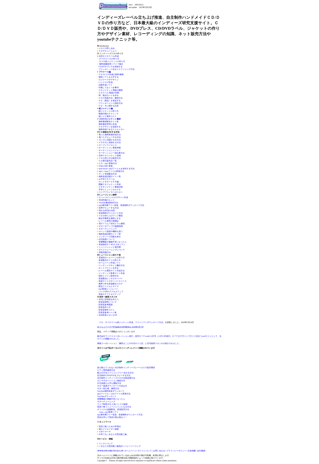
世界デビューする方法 (109, 208)
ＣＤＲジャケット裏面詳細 (111, 187)
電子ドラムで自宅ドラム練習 (112, 223)
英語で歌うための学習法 (110, 426)
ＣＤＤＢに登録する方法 (110, 142)
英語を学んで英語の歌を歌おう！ (112, 417)
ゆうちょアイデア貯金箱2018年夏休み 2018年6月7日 (120, 327)
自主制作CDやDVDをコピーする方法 (113, 375)
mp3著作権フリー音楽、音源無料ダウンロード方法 (121, 205)
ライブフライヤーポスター (111, 192)
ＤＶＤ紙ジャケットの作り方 (112, 61)
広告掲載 (192, 451)
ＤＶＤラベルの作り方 (109, 59)
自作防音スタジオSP (108, 315)
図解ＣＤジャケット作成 (110, 184)
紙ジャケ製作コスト (108, 116)
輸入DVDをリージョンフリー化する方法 (115, 373)
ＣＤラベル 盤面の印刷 (109, 93)
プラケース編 (105, 72)
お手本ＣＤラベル (107, 179)
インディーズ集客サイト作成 (112, 273)
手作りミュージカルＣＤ (110, 189)
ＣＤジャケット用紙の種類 (111, 90)
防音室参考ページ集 (108, 312)
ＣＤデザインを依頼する (110, 127)
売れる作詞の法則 (107, 210)
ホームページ (130, 451)
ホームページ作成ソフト (110, 263)
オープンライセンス (108, 145)
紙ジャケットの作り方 (109, 111)
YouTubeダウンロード (106, 396)
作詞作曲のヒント (107, 200)
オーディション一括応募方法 (112, 153)
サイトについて (145, 451)
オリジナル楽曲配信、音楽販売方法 (113, 409)
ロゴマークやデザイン (109, 80)
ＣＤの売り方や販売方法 (110, 158)
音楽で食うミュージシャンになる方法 (114, 407)
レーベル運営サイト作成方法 (112, 271)
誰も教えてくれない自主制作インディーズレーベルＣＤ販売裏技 (126, 367)
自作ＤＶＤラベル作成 (109, 56)
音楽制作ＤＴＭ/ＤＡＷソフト (112, 244)
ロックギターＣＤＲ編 (109, 182)
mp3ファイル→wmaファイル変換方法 (113, 394)
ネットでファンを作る (109, 268)
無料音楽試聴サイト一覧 (110, 176)
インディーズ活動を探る (110, 237)
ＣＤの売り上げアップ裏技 (111, 216)
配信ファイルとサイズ (109, 286)
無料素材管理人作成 (108, 124)
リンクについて (106, 443)
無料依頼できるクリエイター (112, 129)
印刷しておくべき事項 (109, 87)
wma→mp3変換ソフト (109, 412)
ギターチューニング (108, 229)
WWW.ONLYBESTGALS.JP (110, 451)
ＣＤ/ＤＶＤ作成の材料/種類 (111, 74)
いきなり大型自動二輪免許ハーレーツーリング (120, 446)
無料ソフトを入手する (109, 77)
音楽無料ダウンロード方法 (111, 213)
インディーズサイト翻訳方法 (112, 265)
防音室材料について (108, 302)
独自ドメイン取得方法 (109, 276)
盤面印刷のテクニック (109, 114)
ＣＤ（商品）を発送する (110, 101)
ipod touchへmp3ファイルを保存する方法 (117, 169)
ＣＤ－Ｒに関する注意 (109, 106)
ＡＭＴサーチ (105, 432)
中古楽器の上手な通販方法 (109, 383)
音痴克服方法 (105, 252)
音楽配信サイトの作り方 (110, 260)
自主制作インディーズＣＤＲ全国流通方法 (116, 378)
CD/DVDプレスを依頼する (110, 67)
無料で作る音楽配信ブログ (111, 284)
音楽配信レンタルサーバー (111, 278)
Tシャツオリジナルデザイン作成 (113, 197)
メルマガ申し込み (107, 48)
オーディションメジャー (110, 150)
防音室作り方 (105, 307)
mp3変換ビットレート (108, 289)
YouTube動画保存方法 (108, 203)
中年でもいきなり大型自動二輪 (113, 434)
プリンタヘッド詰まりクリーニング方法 (117, 69)
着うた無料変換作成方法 (110, 135)
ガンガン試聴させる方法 (110, 140)
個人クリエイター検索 (109, 429)
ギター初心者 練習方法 (108, 388)
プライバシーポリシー (176, 451)
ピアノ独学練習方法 (106, 370)
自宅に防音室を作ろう (109, 299)
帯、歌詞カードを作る (109, 95)
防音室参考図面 (106, 305)
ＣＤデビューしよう (108, 51)
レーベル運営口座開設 (109, 221)
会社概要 (201, 451)
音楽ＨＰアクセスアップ (110, 294)
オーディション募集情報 (110, 148)
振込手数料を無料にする (110, 218)
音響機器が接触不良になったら (113, 242)
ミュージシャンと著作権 (110, 247)
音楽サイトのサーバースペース (113, 281)
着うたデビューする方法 (110, 137)
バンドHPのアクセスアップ (111, 291)
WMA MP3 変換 (106, 166)
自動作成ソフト (106, 85)
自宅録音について (107, 239)
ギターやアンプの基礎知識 (111, 226)
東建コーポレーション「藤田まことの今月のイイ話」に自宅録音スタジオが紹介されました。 (139, 343)
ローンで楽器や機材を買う (111, 231)
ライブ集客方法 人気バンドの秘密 (112, 404)
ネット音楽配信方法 (108, 174)
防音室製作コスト (107, 310)
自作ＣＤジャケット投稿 (110, 155)
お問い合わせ (159, 451)
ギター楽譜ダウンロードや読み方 (112, 386)
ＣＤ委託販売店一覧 (108, 161)
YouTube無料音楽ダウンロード (110, 391)
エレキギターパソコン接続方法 (111, 381)
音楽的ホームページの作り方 (112, 257)
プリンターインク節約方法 (111, 103)
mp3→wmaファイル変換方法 (111, 171)
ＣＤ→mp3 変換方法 (108, 163)
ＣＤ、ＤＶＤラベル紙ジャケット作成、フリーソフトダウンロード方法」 (132, 322)
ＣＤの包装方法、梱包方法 (111, 98)
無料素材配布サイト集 (109, 121)
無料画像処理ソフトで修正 (111, 64)
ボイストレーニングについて (112, 250)
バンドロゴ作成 (106, 82)
